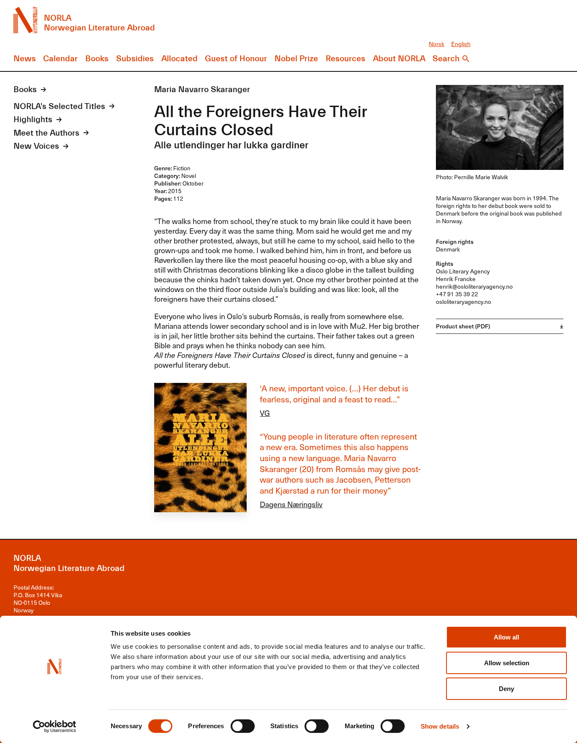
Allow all (506, 637)
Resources (345, 58)
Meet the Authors (46, 133)
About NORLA (399, 58)
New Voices (36, 146)
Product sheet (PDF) (463, 326)
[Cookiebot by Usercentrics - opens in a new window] (55, 726)
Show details (440, 726)
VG (265, 412)
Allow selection (506, 663)
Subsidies (135, 58)
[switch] (243, 726)
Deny (506, 688)
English (461, 43)
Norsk (436, 43)
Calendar (60, 58)
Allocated (179, 58)
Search (446, 58)
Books (97, 58)
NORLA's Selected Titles (59, 106)
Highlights (33, 119)
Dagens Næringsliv (291, 504)
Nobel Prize (296, 58)
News (25, 58)
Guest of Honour (236, 58)
